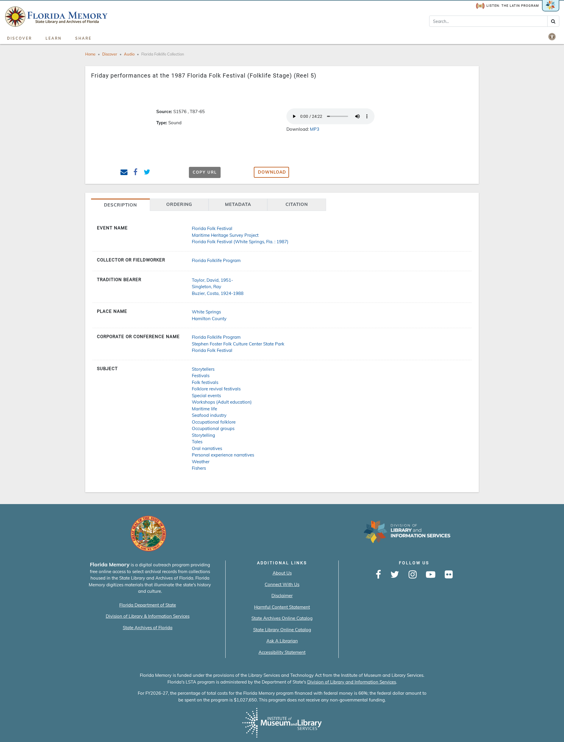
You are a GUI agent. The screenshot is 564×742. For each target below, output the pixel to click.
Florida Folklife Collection (162, 54)
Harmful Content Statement (282, 607)
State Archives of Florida (147, 627)
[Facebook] (378, 575)
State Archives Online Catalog (282, 618)
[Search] (553, 21)
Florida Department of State (147, 605)
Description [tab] (120, 205)
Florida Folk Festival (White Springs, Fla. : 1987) (240, 241)
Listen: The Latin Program (512, 6)
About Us (282, 573)
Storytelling (203, 435)
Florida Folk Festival (212, 228)
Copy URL (205, 172)
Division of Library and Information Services (351, 682)
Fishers (199, 468)
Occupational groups (213, 428)
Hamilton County (209, 318)
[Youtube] (430, 575)
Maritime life (204, 409)
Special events (206, 395)
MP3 (314, 129)
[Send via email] (124, 173)
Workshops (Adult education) (222, 402)
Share (83, 38)
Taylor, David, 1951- (212, 280)
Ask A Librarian (282, 641)
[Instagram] (412, 575)
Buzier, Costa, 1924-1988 (218, 293)
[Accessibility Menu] (552, 36)
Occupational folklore (214, 422)
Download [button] (272, 172)
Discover (19, 38)
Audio (129, 54)
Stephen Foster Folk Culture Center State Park (238, 344)
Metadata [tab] (238, 204)
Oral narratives (207, 448)
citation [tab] (297, 204)
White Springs (206, 312)
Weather (200, 461)
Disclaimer (282, 595)
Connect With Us (282, 584)
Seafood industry (209, 415)
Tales (197, 441)
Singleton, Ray (206, 286)
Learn (54, 38)
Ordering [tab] (179, 204)
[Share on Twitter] (147, 173)
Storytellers (203, 369)
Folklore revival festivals (216, 389)
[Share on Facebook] (135, 173)
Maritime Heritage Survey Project (225, 235)
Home (90, 54)
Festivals (200, 375)
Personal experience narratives (223, 455)
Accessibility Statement (282, 652)
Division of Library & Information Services (147, 616)
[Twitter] (395, 575)
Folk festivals (205, 382)
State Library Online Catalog (282, 629)
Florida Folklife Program (216, 260)
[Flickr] (448, 575)
